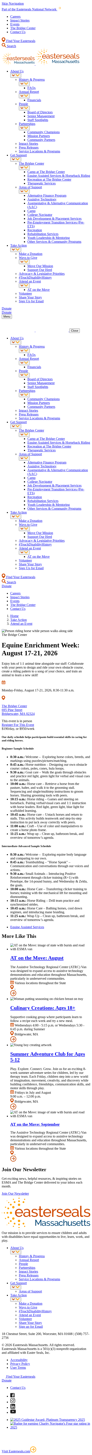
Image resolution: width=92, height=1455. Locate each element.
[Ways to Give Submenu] (24, 262)
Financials (34, 100)
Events (14, 24)
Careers (15, 16)
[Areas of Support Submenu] (24, 191)
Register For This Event (18, 725)
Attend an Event (30, 281)
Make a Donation (30, 254)
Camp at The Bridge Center (46, 172)
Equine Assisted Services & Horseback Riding (58, 175)
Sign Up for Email (31, 301)
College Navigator (39, 215)
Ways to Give (28, 257)
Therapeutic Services (41, 183)
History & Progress (32, 79)
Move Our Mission (40, 266)
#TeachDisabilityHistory (35, 277)
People (23, 104)
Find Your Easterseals (20, 41)
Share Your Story (30, 297)
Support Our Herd (39, 270)
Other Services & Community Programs (54, 241)
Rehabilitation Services (42, 234)
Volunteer (25, 293)
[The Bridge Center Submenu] (24, 167)
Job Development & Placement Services (54, 218)
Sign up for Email (31, 1326)
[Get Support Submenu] (15, 159)
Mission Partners (38, 136)
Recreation (34, 230)
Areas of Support (30, 187)
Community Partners (41, 140)
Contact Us (17, 32)
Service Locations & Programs (39, 151)
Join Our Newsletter (15, 1193)
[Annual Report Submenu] (24, 96)
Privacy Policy (20, 1364)
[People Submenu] (24, 108)
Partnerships (27, 124)
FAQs (31, 88)
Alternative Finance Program (46, 195)
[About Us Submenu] (15, 75)
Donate (7, 1380)
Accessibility (19, 1360)
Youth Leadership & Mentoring (48, 238)
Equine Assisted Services (27, 927)
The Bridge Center (23, 28)
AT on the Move (38, 289)
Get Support (18, 155)
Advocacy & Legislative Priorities (42, 273)
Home (14, 616)
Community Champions (43, 132)
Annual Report (29, 92)
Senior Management (41, 116)
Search (11, 46)
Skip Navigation (13, 3)
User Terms (18, 1367)
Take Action (18, 245)
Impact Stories (20, 20)
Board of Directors (40, 112)
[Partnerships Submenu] (24, 128)
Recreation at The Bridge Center (49, 179)
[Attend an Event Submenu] (24, 285)
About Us (17, 71)
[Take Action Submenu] (15, 249)
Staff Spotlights (37, 120)
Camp (31, 211)
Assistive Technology (41, 199)
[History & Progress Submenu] (24, 84)
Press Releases (29, 147)
